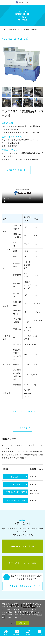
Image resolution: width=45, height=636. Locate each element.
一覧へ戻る (22, 427)
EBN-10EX (15, 484)
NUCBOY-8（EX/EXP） (15, 492)
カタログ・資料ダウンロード (22, 586)
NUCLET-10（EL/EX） (15, 500)
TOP (3, 29)
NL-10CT (15, 476)
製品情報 (12, 29)
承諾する (22, 623)
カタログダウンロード (16, 170)
